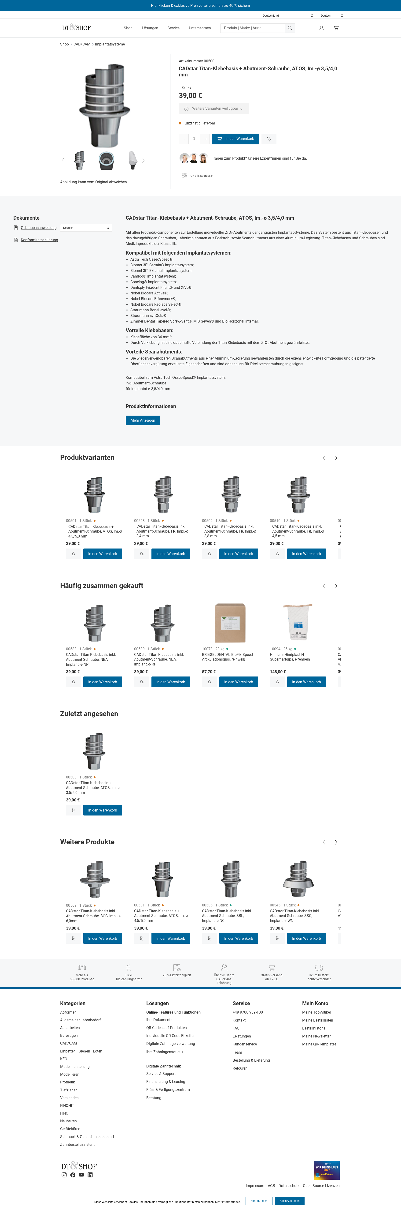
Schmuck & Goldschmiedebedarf (87, 1137)
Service (174, 28)
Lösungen (150, 28)
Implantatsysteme (110, 44)
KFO (63, 1059)
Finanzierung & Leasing (165, 1081)
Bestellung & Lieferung (251, 1060)
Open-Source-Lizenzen (321, 1186)
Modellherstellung (75, 1066)
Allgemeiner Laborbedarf (80, 1020)
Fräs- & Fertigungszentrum (168, 1089)
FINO (64, 1113)
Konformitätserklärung (39, 240)
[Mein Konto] (321, 28)
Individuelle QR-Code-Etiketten (170, 1035)
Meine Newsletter (316, 1036)
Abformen (68, 1012)
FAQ (236, 1028)
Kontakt (239, 1020)
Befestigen (69, 1035)
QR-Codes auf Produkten (166, 1028)
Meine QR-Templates (319, 1044)
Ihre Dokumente (159, 1020)
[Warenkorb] (337, 28)
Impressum (255, 1186)
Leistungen (242, 1036)
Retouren (240, 1068)
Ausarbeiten (70, 1028)
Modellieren (69, 1074)
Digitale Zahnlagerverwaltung (170, 1043)
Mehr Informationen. (228, 1202)
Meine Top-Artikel (316, 1012)
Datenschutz (289, 1186)
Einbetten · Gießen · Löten (81, 1051)
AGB (271, 1186)
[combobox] (288, 16)
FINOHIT (67, 1105)
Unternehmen (200, 28)
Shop (128, 28)
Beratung (153, 1098)
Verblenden (69, 1098)
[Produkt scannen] (307, 28)
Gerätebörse (70, 1129)
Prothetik (67, 1082)
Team (237, 1052)
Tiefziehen (68, 1090)
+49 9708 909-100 (248, 1012)
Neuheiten (68, 1121)
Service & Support (161, 1073)
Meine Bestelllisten (317, 1020)
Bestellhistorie (313, 1028)
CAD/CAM (82, 44)
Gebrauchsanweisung (39, 227)
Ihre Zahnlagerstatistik (164, 1052)
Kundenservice (245, 1044)
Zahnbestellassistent (77, 1144)
